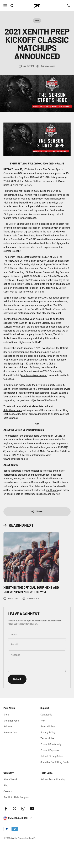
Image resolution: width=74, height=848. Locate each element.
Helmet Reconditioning (52, 779)
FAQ (42, 720)
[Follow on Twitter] (14, 808)
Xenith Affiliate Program (16, 797)
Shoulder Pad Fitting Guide (54, 762)
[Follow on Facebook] (5, 808)
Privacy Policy (47, 732)
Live (37, 20)
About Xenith (10, 779)
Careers (7, 791)
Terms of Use (47, 738)
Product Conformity (50, 744)
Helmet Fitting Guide (51, 756)
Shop (6, 714)
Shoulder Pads (11, 720)
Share (39, 511)
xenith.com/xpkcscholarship (34, 392)
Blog (5, 785)
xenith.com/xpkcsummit (34, 375)
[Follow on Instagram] (23, 808)
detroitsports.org (12, 410)
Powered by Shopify (27, 838)
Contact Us (46, 714)
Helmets (7, 726)
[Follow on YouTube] (32, 808)
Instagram (29, 493)
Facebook (41, 493)
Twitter (55, 493)
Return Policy (47, 726)
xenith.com (52, 490)
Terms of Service (24, 624)
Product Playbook (49, 750)
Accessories (10, 732)
